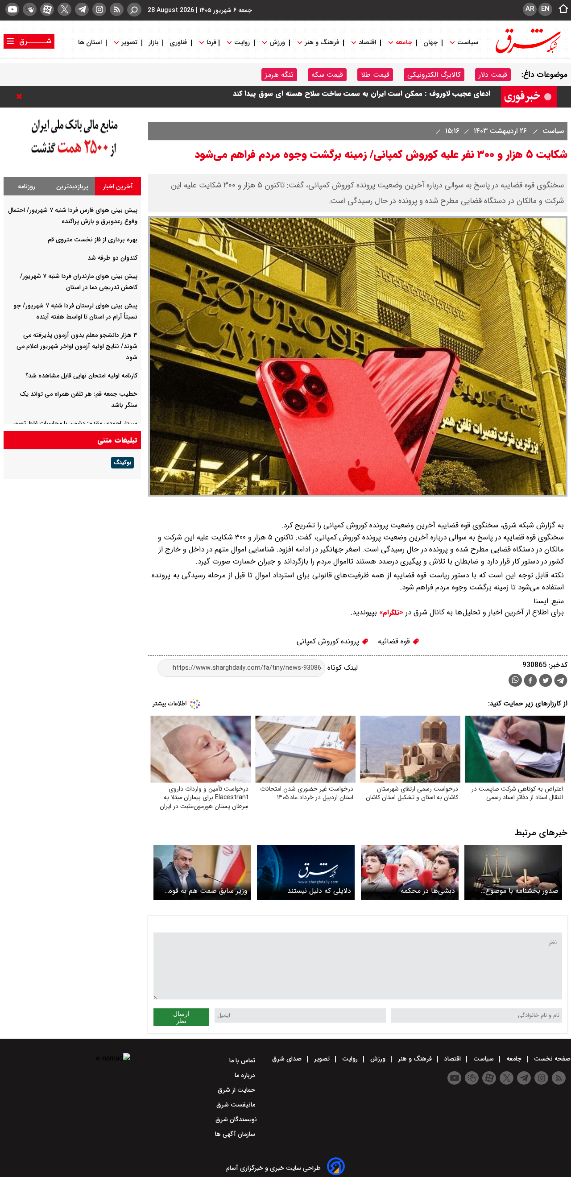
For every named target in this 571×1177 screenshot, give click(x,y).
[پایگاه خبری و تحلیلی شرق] (527, 52)
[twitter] (64, 9)
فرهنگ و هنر (322, 42)
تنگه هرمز (279, 74)
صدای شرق (287, 1059)
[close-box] (21, 96)
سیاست (467, 42)
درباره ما (246, 1075)
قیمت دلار (493, 74)
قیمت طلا (375, 74)
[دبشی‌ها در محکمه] (410, 872)
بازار (153, 42)
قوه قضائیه (395, 641)
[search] (134, 10)
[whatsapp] (515, 680)
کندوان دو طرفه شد (112, 258)
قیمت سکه (327, 74)
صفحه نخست (551, 1059)
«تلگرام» (390, 612)
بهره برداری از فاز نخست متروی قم (92, 240)
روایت (242, 42)
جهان (430, 42)
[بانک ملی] (72, 157)
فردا (210, 42)
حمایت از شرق (237, 1090)
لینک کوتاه (341, 667)
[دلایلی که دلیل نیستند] (306, 872)
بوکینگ (122, 462)
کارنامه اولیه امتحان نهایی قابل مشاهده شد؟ (81, 376)
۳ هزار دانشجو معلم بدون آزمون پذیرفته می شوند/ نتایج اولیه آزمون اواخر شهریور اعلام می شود (77, 346)
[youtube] (12, 9)
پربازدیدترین (72, 186)
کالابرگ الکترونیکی (434, 74)
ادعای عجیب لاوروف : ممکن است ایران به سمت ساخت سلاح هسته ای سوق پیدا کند (361, 96)
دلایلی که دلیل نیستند (319, 890)
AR (529, 9)
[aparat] (47, 9)
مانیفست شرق (236, 1105)
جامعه (404, 42)
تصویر (129, 42)
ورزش (277, 42)
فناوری (178, 42)
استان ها (90, 42)
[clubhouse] (30, 9)
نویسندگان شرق (236, 1119)
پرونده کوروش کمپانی (329, 641)
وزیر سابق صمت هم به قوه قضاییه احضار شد (208, 890)
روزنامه (26, 186)
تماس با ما (243, 1060)
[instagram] (99, 9)
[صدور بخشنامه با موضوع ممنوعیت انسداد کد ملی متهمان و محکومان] (513, 872)
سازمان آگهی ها (236, 1134)
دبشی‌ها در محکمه (428, 890)
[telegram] (82, 9)
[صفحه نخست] (560, 9)
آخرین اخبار (118, 186)
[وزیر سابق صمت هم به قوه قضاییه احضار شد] (202, 872)
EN (545, 9)
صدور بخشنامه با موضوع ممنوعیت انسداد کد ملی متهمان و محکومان (522, 890)
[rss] (117, 9)
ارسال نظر (181, 1017)
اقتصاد (367, 42)
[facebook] (530, 681)
